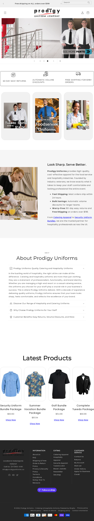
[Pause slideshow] (59, 61)
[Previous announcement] (3, 3)
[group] (47, 38)
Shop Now (11, 420)
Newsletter (58, 472)
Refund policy (36, 511)
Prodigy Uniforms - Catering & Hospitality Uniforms (40, 508)
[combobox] (76, 2)
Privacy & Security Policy (40, 470)
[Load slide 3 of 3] (47, 61)
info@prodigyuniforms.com (14, 469)
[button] (5, 12)
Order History (80, 469)
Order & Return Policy (39, 464)
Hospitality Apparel (58, 458)
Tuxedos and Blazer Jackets (59, 467)
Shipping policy (64, 511)
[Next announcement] (61, 3)
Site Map (57, 475)
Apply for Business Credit (82, 472)
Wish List (77, 466)
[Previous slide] (34, 61)
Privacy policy (82, 508)
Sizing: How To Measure (39, 481)
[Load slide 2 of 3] (44, 61)
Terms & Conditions (37, 475)
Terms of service (49, 511)
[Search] (88, 3)
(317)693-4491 (17, 466)
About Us (36, 454)
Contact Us (79, 456)
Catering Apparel (62, 217)
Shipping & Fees (40, 460)
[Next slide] (53, 61)
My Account (79, 463)
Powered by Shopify (67, 508)
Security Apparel (60, 463)
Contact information (80, 511)
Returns (77, 459)
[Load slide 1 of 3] (40, 61)
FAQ (34, 457)
